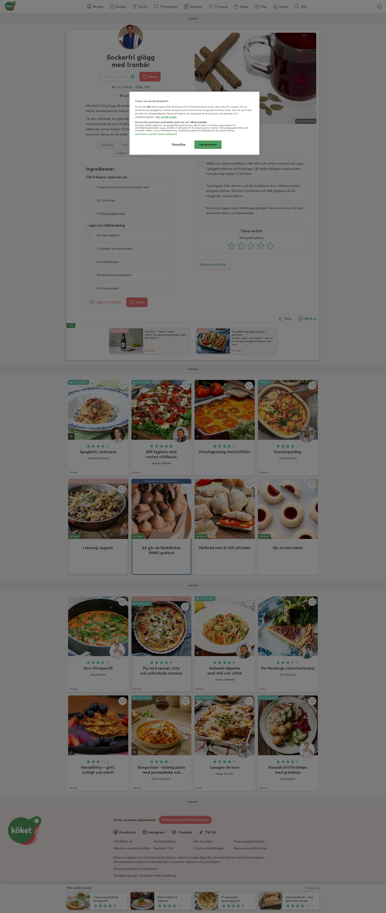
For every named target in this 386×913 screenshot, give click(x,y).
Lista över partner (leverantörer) (156, 134)
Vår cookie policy (166, 117)
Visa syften (178, 144)
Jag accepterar (208, 144)
